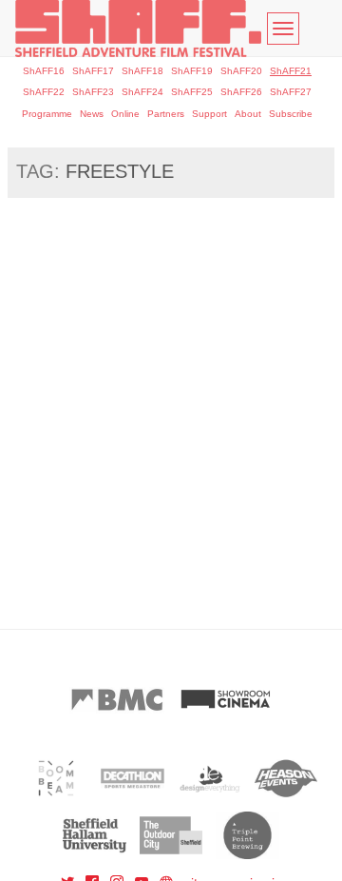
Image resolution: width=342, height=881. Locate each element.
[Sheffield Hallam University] (94, 835)
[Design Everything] (209, 778)
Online (125, 113)
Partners (165, 113)
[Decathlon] (132, 778)
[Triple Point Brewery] (247, 835)
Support (209, 113)
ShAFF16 (44, 71)
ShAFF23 (93, 92)
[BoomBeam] (56, 778)
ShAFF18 (142, 71)
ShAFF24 (142, 92)
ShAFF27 (291, 92)
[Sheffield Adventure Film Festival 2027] (138, 28)
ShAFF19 (192, 71)
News (92, 113)
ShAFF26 (241, 92)
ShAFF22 (44, 92)
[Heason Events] (286, 778)
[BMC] (116, 699)
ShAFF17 (93, 71)
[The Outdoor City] (171, 835)
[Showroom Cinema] (225, 699)
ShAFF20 (241, 71)
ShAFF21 (291, 71)
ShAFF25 (192, 92)
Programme (47, 113)
